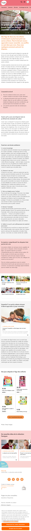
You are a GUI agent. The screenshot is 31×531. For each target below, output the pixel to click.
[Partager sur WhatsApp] (17, 479)
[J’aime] (27, 335)
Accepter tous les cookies (15, 528)
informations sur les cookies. (11, 521)
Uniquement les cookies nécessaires (15, 524)
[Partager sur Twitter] (13, 479)
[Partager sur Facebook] (9, 479)
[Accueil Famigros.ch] (4, 3)
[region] (15, 518)
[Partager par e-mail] (21, 479)
